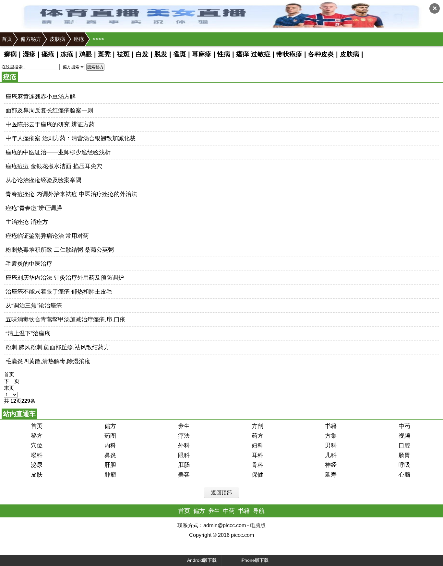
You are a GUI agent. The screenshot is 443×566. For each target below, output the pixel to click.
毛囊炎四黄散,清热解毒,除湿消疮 (48, 361)
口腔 (404, 445)
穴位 (36, 445)
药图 (110, 436)
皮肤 (36, 474)
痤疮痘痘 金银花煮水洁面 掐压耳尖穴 (54, 166)
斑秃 (104, 54)
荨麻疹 (201, 54)
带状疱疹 (289, 54)
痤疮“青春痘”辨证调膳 (34, 208)
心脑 (404, 474)
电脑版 (258, 525)
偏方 (110, 426)
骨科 (257, 465)
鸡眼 (85, 54)
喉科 (36, 455)
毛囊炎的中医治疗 (29, 263)
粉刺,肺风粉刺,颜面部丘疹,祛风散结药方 (58, 347)
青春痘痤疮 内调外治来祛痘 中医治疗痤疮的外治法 (71, 194)
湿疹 (29, 54)
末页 (9, 388)
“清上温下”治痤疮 (28, 333)
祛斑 (123, 54)
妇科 (257, 445)
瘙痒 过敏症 (253, 54)
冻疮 (66, 54)
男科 (331, 445)
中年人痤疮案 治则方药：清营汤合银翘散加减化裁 (71, 138)
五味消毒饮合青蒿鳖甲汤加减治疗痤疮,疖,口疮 (66, 319)
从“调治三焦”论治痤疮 (34, 305)
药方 (257, 436)
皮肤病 (57, 39)
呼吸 (404, 465)
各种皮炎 (321, 54)
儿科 (331, 455)
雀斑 (179, 54)
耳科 (257, 455)
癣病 (10, 54)
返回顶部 (221, 492)
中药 (404, 426)
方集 (331, 436)
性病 (223, 54)
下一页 (11, 381)
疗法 (184, 436)
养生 (184, 426)
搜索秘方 (95, 66)
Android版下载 (202, 560)
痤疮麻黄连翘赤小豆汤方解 (41, 96)
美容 (184, 474)
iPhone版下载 (255, 560)
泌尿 (36, 465)
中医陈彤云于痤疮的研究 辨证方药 (50, 124)
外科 (184, 445)
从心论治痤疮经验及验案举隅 (43, 180)
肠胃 (404, 455)
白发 (142, 54)
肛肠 (184, 465)
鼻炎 (110, 455)
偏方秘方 (30, 39)
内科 (110, 445)
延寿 (331, 474)
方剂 (257, 426)
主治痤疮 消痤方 (27, 222)
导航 (259, 511)
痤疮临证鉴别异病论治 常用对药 (47, 236)
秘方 (36, 436)
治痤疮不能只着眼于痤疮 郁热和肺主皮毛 (59, 291)
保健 (257, 474)
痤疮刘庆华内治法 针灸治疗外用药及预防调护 (65, 277)
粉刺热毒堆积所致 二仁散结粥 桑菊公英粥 (60, 250)
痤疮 (79, 39)
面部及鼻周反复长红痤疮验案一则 (49, 110)
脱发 (160, 54)
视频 (404, 436)
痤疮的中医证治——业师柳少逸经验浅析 (58, 152)
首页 (7, 39)
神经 (331, 465)
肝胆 (110, 465)
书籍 (331, 426)
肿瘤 (110, 474)
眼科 (184, 455)
